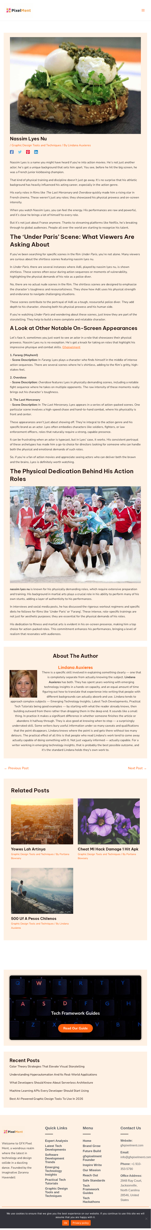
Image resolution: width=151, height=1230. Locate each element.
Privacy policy (81, 1222)
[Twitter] (20, 152)
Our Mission (92, 1170)
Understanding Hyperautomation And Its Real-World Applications (53, 1075)
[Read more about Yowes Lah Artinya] (42, 821)
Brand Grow (91, 1146)
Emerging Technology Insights (53, 1171)
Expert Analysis (56, 1141)
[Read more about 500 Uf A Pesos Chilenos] (42, 891)
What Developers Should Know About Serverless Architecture (51, 1083)
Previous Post (16, 768)
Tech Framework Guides (91, 1189)
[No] (146, 1218)
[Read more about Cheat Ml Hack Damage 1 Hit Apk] (109, 821)
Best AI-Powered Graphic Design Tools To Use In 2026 (46, 1099)
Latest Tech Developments (55, 1147)
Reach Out (90, 1175)
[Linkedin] (36, 152)
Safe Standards (94, 1180)
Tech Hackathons (91, 1200)
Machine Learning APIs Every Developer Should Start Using (49, 1091)
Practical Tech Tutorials (55, 1181)
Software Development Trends (54, 1158)
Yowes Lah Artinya (28, 849)
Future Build (92, 1151)
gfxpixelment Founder (92, 1158)
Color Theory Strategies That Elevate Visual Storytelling (47, 1066)
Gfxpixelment (71, 347)
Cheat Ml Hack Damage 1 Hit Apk (108, 849)
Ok (65, 1222)
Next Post (137, 768)
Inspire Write (92, 1165)
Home (87, 1141)
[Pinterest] (28, 152)
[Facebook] (12, 152)
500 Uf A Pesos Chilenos (33, 918)
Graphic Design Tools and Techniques (36, 145)
